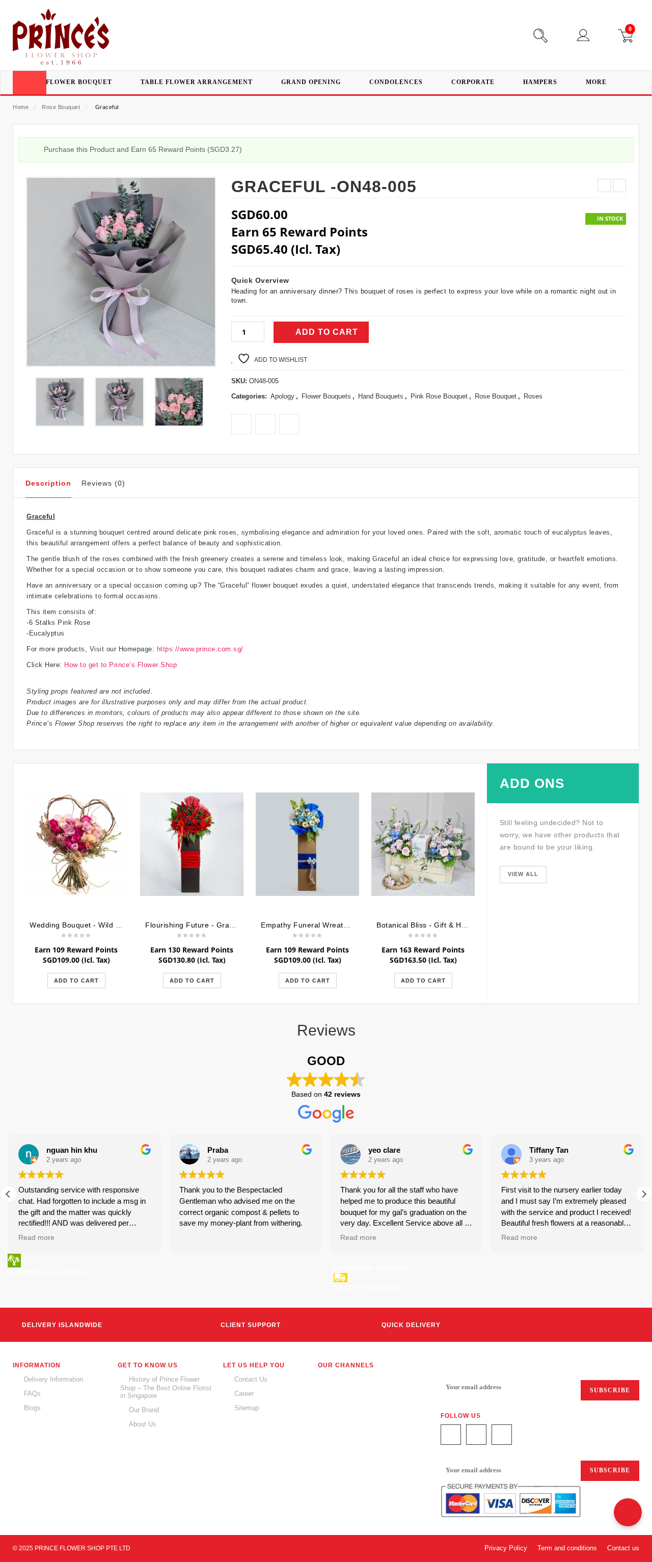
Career (244, 1393)
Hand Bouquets (380, 396)
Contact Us (250, 1379)
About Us (142, 1424)
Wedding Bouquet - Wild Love (81, 925)
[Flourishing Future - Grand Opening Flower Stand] (191, 844)
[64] (119, 402)
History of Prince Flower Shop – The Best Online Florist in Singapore (165, 1387)
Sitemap (246, 1408)
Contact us (623, 1548)
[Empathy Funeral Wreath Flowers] (307, 844)
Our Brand (144, 1410)
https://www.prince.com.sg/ (198, 649)
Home (21, 107)
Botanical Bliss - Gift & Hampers (431, 925)
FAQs (32, 1393)
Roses (533, 396)
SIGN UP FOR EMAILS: (478, 1367)
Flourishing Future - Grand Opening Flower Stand (231, 925)
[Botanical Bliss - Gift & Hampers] (423, 844)
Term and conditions (567, 1548)
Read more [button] (36, 1237)
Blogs (32, 1408)
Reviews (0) (103, 483)
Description (48, 483)
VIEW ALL (523, 874)
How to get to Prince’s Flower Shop (120, 665)
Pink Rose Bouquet (439, 396)
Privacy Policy (505, 1548)
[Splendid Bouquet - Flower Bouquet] (179, 402)
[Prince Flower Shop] (61, 38)
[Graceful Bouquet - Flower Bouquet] (60, 402)
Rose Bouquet (61, 107)
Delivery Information (53, 1379)
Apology (282, 396)
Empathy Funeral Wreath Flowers (319, 925)
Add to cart (326, 332)
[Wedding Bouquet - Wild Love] (76, 844)
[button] (643, 1194)
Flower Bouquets (326, 396)
